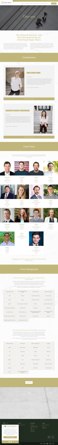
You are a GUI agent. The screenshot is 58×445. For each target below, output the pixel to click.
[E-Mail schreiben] (9, 441)
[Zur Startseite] (9, 423)
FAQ (40, 3)
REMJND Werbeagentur (12, 443)
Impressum (44, 428)
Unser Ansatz (44, 3)
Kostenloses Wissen (28, 3)
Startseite (22, 3)
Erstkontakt (54, 3)
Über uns (48, 3)
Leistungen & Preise (36, 3)
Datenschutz (44, 427)
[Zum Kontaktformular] (11, 441)
